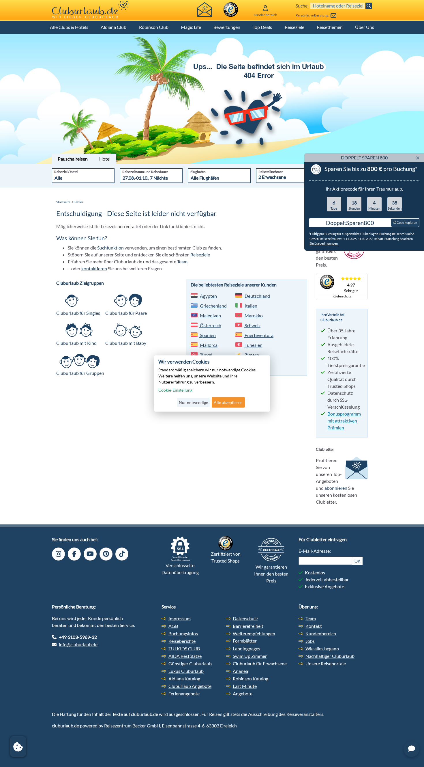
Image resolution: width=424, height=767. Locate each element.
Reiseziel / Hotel (66, 172)
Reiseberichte (182, 641)
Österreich (210, 325)
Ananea (240, 671)
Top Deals (262, 27)
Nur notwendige (193, 402)
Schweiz (252, 325)
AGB (173, 626)
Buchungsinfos (183, 633)
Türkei (205, 355)
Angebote (242, 693)
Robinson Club (153, 27)
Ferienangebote (184, 693)
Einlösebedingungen (323, 243)
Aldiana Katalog (184, 678)
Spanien (207, 335)
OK (357, 561)
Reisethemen (330, 27)
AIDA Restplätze (185, 656)
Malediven (210, 315)
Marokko (253, 315)
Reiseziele (294, 27)
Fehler (78, 202)
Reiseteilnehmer (270, 172)
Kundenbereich (320, 633)
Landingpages (246, 648)
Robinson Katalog (250, 678)
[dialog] (212, 383)
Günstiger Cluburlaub (190, 663)
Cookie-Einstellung (175, 390)
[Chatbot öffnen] (411, 749)
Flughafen (198, 172)
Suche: (302, 5)
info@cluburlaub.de (78, 644)
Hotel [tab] (104, 158)
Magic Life (191, 27)
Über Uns (364, 27)
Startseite (63, 202)
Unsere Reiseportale (325, 663)
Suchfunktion (110, 247)
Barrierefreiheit (248, 626)
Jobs (310, 641)
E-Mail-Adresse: (315, 551)
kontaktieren (94, 268)
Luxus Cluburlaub (186, 671)
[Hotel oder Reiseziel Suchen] (368, 6)
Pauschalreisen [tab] (73, 158)
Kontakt (313, 626)
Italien (250, 305)
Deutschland (257, 296)
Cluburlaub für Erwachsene (260, 663)
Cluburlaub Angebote (189, 686)
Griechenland (213, 305)
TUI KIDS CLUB (184, 648)
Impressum (179, 618)
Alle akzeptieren (228, 402)
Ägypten (208, 296)
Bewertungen (226, 27)
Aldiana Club (113, 27)
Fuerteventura (258, 335)
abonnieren (335, 488)
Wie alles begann (322, 648)
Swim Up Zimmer (250, 656)
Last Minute (245, 686)
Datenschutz (245, 618)
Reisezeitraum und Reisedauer (145, 172)
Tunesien (253, 345)
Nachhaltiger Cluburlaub (329, 656)
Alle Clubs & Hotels (69, 27)
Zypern (251, 355)
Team (182, 261)
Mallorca (208, 345)
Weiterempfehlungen (254, 633)
